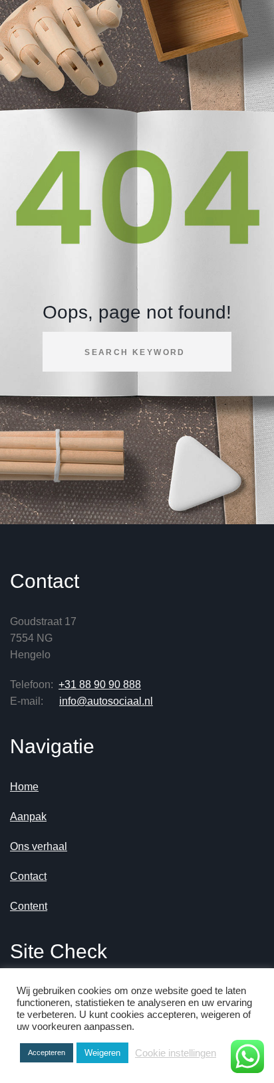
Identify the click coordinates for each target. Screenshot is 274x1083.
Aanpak (28, 816)
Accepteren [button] (46, 1052)
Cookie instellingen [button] (175, 1053)
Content (28, 906)
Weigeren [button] (102, 1053)
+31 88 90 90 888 (100, 684)
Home (24, 786)
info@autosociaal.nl (106, 701)
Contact (28, 876)
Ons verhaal (38, 846)
